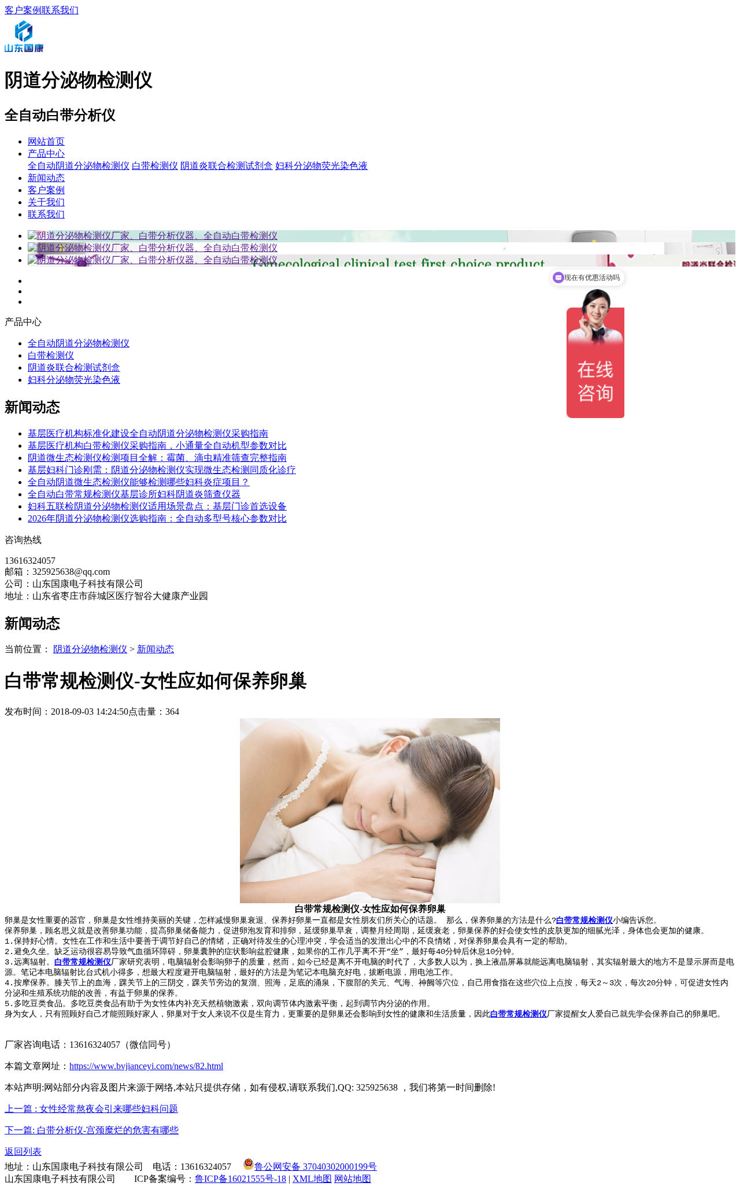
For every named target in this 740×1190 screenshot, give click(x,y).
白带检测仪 (155, 166)
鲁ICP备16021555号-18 (240, 1179)
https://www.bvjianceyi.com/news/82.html (146, 1066)
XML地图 (312, 1179)
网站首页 (46, 141)
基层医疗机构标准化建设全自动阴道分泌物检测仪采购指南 (148, 433)
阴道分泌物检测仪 (90, 649)
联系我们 (60, 10)
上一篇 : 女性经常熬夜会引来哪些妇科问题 (91, 1109)
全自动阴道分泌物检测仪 (79, 166)
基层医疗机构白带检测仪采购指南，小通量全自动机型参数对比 (157, 445)
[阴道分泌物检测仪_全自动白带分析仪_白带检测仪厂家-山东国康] (24, 52)
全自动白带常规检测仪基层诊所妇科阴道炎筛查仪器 (134, 494)
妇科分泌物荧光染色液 (321, 166)
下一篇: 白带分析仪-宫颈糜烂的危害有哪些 (92, 1130)
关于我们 (46, 202)
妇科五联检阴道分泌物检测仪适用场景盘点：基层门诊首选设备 (157, 506)
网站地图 (352, 1179)
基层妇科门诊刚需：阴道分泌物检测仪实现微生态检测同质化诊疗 (162, 470)
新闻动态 (46, 178)
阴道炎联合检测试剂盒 (226, 166)
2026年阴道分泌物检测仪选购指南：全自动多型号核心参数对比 (157, 518)
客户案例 (23, 10)
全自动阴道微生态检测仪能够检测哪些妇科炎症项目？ (139, 482)
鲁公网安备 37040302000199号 (315, 1166)
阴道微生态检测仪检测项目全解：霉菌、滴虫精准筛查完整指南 (157, 458)
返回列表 (23, 1151)
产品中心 (46, 153)
